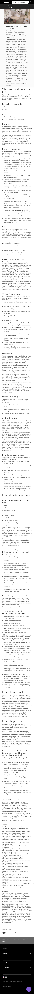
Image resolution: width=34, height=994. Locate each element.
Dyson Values (6, 972)
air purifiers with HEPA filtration (14, 327)
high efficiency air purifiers (16, 762)
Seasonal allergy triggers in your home (10, 6)
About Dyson (6, 967)
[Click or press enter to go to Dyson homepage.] (6, 2)
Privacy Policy (5, 981)
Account (5, 953)
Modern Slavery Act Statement (18, 984)
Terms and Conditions (7, 984)
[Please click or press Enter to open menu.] (2, 2)
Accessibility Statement (7, 986)
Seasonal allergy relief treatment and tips (13, 820)
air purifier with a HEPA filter (17, 576)
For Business (6, 958)
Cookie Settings (19, 981)
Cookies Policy (12, 981)
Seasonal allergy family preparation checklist (14, 607)
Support (5, 962)
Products (5, 948)
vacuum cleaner (26, 325)
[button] (5, 977)
